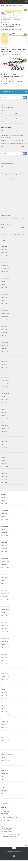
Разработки (5, 773)
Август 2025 (5, 281)
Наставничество (6, 760)
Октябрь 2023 (5, 351)
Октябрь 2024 (5, 313)
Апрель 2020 (5, 479)
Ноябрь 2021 (5, 425)
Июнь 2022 (5, 402)
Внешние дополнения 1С (8, 754)
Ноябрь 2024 (5, 310)
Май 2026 (4, 252)
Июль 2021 (5, 438)
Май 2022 (4, 406)
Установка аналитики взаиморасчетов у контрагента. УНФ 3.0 (12, 77)
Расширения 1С (6, 776)
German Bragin (5, 135)
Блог (2, 22)
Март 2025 (4, 297)
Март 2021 (4, 450)
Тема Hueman (20, 853)
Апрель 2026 (5, 255)
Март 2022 (4, 412)
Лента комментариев (7, 800)
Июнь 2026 (5, 249)
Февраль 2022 (5, 415)
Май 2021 (4, 444)
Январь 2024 (5, 342)
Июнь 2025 (5, 287)
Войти (3, 793)
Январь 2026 (5, 265)
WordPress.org (5, 803)
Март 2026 (4, 259)
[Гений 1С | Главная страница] (5, 2)
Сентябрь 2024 (5, 316)
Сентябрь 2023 (5, 354)
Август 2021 (5, 434)
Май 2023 (4, 367)
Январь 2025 (5, 303)
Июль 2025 (5, 284)
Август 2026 (5, 243)
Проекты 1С (5, 770)
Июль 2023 (5, 361)
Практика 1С (5, 767)
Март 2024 (4, 335)
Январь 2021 (5, 457)
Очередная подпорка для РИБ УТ (10, 113)
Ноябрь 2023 (5, 348)
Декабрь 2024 (5, 306)
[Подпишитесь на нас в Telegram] (26, 91)
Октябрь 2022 (5, 390)
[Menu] (26, 2)
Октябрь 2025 (5, 275)
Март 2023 (4, 374)
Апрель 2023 (5, 371)
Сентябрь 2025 (5, 278)
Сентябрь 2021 (5, 431)
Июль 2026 (5, 246)
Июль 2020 (5, 470)
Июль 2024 (5, 322)
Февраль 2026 (5, 262)
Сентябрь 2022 (5, 393)
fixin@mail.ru (4, 810)
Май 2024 (4, 329)
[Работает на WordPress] (10, 853)
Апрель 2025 (5, 294)
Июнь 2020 (5, 473)
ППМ (3, 763)
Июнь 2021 (5, 441)
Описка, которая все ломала (9, 110)
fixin (3, 130)
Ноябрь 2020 (5, 463)
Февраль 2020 (5, 486)
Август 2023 (5, 358)
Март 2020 (4, 482)
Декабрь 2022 (5, 383)
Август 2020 (5, 466)
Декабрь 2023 (5, 345)
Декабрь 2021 (5, 422)
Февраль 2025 (5, 300)
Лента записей (5, 796)
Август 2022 (5, 396)
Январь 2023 (5, 380)
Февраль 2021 (5, 454)
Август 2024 (5, 319)
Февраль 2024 (5, 338)
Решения (4, 779)
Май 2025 (4, 291)
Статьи (4, 783)
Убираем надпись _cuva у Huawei (10, 121)
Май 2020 (4, 476)
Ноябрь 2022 (5, 386)
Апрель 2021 (5, 447)
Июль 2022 (5, 399)
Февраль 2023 (5, 377)
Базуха (4, 747)
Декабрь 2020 (5, 460)
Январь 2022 (5, 418)
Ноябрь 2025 (5, 271)
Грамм (3, 757)
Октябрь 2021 (5, 428)
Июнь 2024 (5, 326)
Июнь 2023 (5, 364)
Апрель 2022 (5, 409)
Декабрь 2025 (5, 268)
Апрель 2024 (5, 332)
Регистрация (5, 790)
